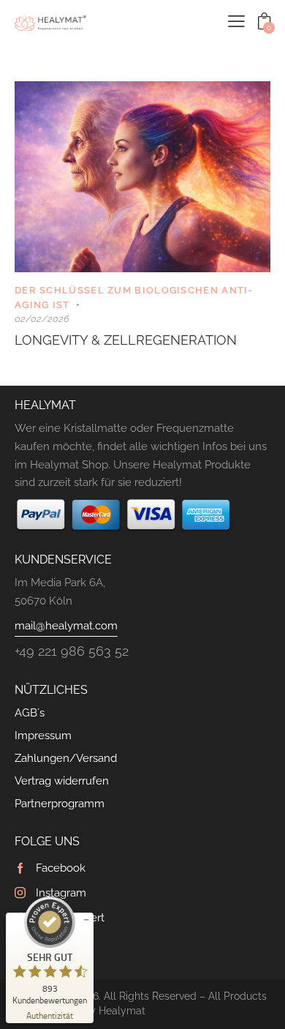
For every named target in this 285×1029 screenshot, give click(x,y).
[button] (236, 21)
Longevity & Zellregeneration (126, 340)
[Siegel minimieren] (86, 920)
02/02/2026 (42, 318)
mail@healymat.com (66, 625)
